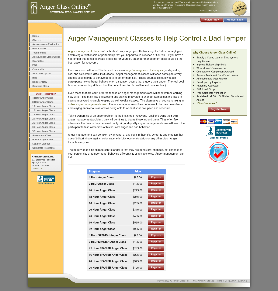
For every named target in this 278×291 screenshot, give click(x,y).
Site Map (210, 280)
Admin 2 (243, 280)
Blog (34, 77)
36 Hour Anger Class (43, 127)
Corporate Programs (43, 148)
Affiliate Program (41, 73)
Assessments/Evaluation (45, 44)
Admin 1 (234, 280)
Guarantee (38, 61)
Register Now (212, 19)
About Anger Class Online (46, 57)
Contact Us (38, 69)
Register (156, 177)
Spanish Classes (41, 143)
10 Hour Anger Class (43, 106)
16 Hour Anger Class (43, 114)
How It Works (39, 48)
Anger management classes (85, 51)
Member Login (235, 19)
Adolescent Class (41, 135)
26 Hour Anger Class (43, 123)
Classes (36, 40)
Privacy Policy (198, 280)
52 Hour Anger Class (43, 131)
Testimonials (39, 52)
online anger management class (87, 104)
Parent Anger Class (43, 139)
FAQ (34, 65)
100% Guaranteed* (206, 103)
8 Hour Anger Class (43, 102)
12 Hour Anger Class (43, 110)
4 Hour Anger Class (43, 98)
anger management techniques (144, 70)
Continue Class (40, 86)
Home (35, 36)
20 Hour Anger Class (43, 118)
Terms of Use (222, 280)
